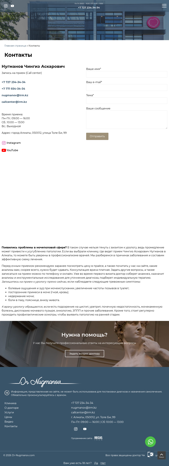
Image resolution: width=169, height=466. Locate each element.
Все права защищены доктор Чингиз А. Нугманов (135, 455)
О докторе (11, 407)
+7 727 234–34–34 (13, 82)
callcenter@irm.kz (14, 101)
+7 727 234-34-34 (89, 7)
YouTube (12, 150)
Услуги (9, 412)
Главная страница (15, 45)
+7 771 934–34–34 (13, 88)
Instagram (14, 142)
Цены (8, 417)
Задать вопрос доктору (84, 353)
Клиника (10, 403)
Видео (8, 421)
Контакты (10, 426)
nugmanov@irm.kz (15, 95)
